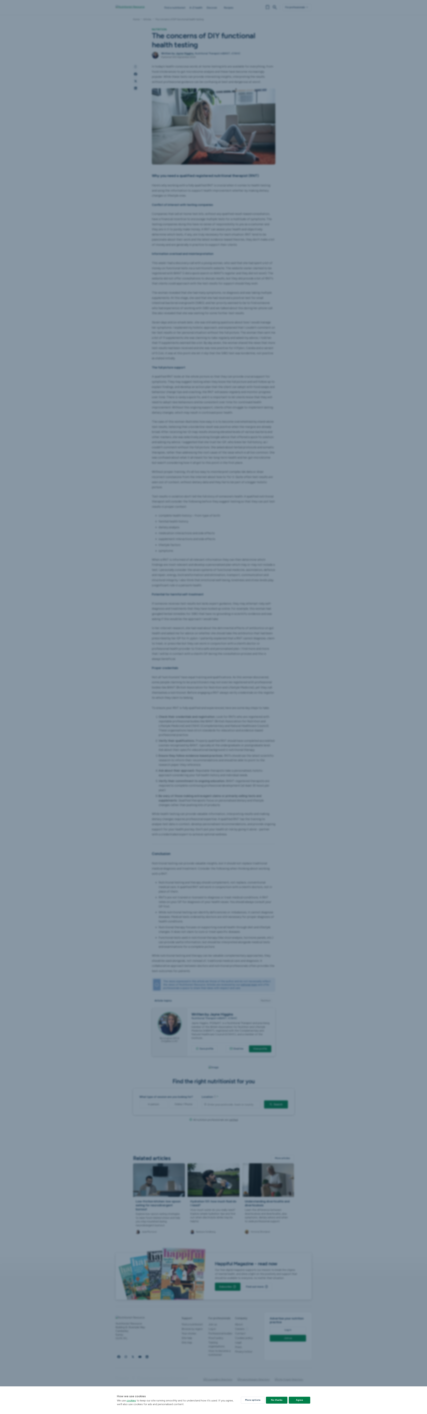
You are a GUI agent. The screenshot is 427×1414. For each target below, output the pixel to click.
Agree (299, 1400)
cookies (131, 1400)
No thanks (276, 1400)
